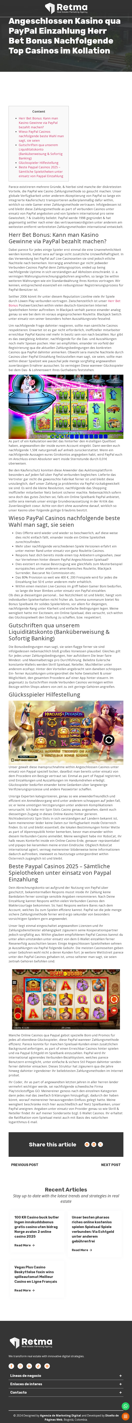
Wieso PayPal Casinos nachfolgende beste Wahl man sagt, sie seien (41, 136)
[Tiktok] (38, 1366)
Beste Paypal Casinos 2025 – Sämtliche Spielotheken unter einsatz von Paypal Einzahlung (41, 171)
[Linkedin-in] (29, 1366)
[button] (87, 1144)
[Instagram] (20, 1366)
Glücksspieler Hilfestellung (38, 163)
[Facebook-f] (11, 1366)
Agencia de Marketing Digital (60, 1415)
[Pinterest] (47, 1366)
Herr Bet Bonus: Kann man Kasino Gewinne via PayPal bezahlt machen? (38, 122)
